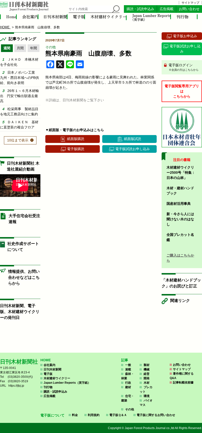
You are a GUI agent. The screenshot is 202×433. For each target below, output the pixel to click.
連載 (128, 369)
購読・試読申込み (140, 9)
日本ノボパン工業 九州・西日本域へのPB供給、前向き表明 (19, 77)
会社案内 (49, 365)
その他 (50, 47)
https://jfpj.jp (16, 385)
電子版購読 (75, 149)
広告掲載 (166, 9)
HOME (45, 360)
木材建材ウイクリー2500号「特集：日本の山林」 (181, 172)
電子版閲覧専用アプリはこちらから (182, 91)
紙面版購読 (75, 139)
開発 (147, 378)
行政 (128, 382)
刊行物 (48, 387)
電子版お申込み (185, 36)
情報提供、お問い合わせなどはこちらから (24, 277)
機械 (147, 369)
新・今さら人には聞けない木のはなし (180, 219)
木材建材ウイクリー (57, 378)
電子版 (48, 374)
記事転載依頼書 (183, 382)
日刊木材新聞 (52, 369)
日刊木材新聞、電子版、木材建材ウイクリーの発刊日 (19, 312)
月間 (20, 48)
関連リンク (180, 300)
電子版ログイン (183, 67)
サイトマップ (190, 2)
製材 (147, 365)
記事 (124, 360)
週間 (6, 48)
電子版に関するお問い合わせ (156, 415)
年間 (33, 48)
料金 (75, 415)
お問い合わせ (189, 9)
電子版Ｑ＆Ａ (118, 415)
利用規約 (94, 415)
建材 (128, 387)
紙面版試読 (132, 139)
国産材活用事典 (179, 204)
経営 (147, 374)
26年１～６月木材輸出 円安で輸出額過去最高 (19, 96)
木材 (147, 382)
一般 (128, 365)
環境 (147, 396)
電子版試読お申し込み (132, 149)
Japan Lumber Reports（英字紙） (67, 382)
